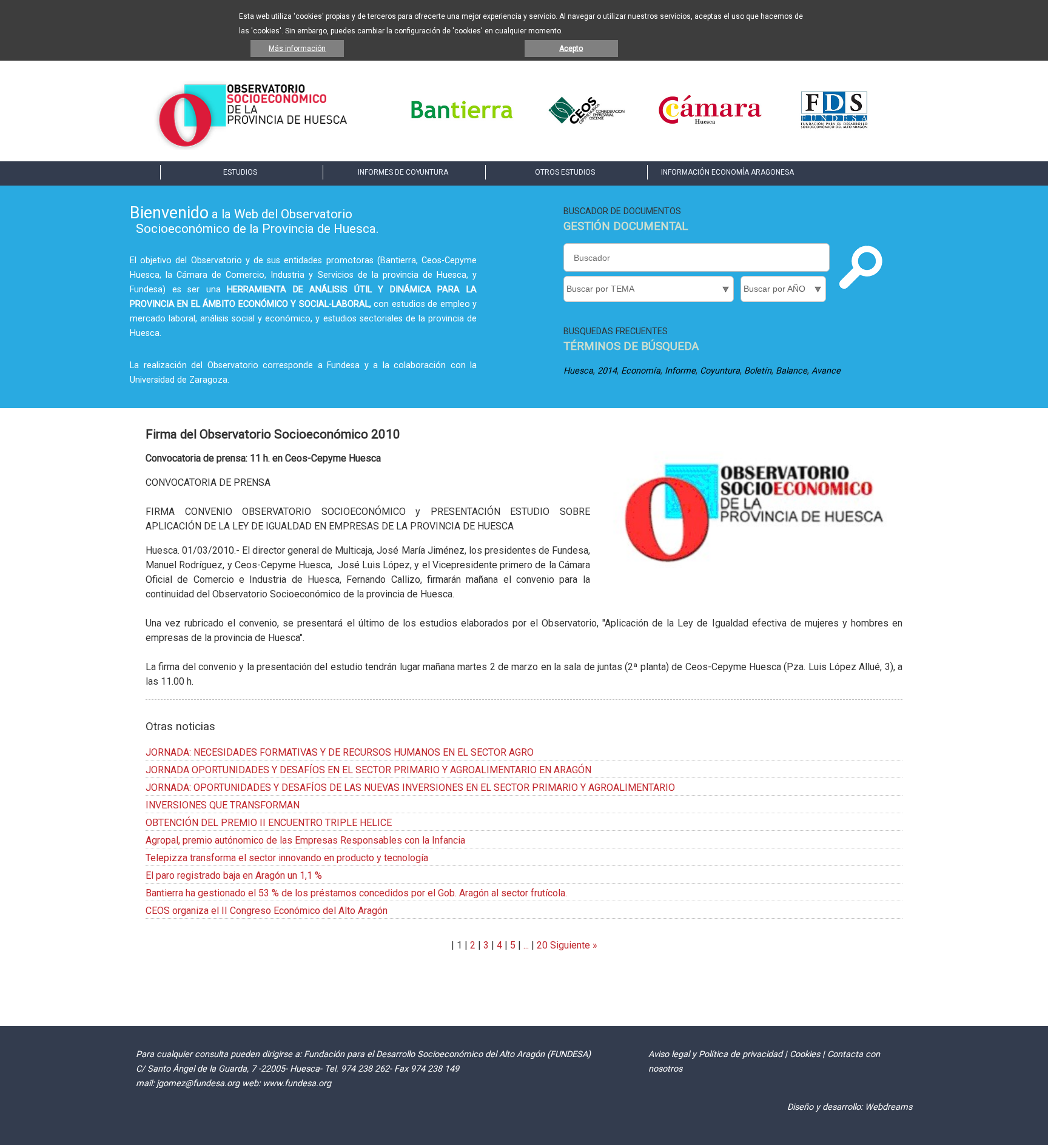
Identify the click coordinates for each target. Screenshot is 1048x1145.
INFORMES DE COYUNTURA (403, 172)
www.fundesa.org (297, 1083)
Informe (680, 371)
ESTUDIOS (240, 172)
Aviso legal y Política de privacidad (715, 1054)
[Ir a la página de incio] (253, 146)
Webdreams (888, 1107)
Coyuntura (720, 371)
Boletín (757, 371)
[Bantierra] (462, 127)
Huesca (578, 371)
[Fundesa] (834, 127)
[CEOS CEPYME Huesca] (586, 127)
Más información (297, 48)
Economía (640, 371)
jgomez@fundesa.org (198, 1083)
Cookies (805, 1054)
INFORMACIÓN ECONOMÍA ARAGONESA (727, 172)
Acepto (571, 48)
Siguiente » (572, 945)
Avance (826, 371)
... (526, 945)
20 (542, 945)
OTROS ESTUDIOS (565, 172)
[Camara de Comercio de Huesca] (710, 127)
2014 (607, 371)
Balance (791, 371)
